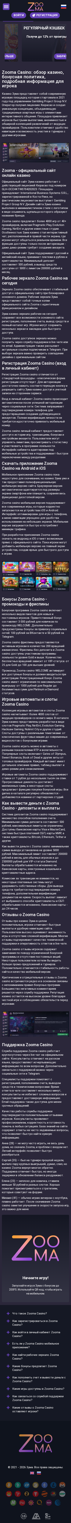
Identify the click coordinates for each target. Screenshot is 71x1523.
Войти (19, 15)
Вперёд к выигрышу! (35, 1270)
